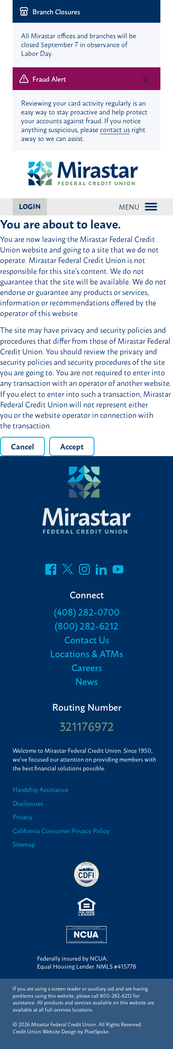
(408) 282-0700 (87, 612)
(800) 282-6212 (86, 625)
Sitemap (24, 844)
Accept (72, 446)
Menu (129, 206)
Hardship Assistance (40, 789)
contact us (115, 129)
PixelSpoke (96, 1031)
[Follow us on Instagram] (84, 571)
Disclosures (28, 803)
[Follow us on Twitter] (67, 571)
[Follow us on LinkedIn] (101, 571)
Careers (86, 667)
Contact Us (86, 639)
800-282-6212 (116, 995)
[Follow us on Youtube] (118, 571)
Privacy (22, 817)
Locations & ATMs (86, 653)
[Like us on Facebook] (50, 571)
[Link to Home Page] (86, 174)
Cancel (22, 446)
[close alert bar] (145, 13)
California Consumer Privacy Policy (61, 831)
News (86, 681)
